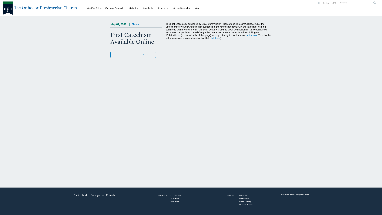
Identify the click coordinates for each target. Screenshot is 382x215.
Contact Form (174, 198)
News (135, 24)
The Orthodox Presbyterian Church (45, 7)
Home (6, 19)
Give (197, 8)
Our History (243, 195)
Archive (120, 55)
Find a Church (174, 201)
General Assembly (181, 8)
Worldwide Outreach (246, 205)
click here (252, 35)
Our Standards (244, 198)
